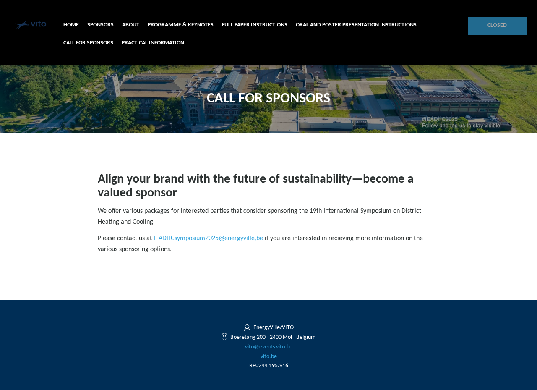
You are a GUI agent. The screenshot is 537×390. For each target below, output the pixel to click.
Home (71, 25)
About (130, 25)
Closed (497, 25)
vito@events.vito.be (268, 347)
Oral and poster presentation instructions (356, 25)
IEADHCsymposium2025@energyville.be (208, 238)
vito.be (269, 356)
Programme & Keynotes (181, 25)
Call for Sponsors (88, 43)
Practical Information (153, 43)
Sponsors (100, 25)
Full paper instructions (254, 25)
